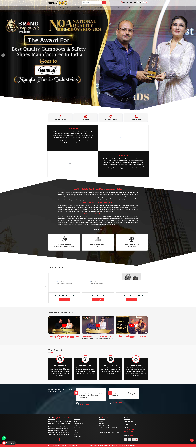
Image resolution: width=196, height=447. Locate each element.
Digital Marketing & (122, 445)
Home (51, 8)
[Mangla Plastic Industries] (57, 2)
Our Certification (100, 8)
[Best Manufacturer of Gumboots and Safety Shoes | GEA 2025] (64, 325)
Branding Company (133, 445)
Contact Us (144, 8)
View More (73, 147)
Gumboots (102, 421)
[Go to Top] (192, 440)
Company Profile (65, 8)
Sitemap (76, 434)
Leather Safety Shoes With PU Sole (109, 428)
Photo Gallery (117, 8)
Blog (75, 430)
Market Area (77, 436)
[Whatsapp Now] (4, 438)
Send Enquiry (64, 300)
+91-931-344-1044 (129, 2)
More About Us (98, 229)
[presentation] (45, 286)
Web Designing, (112, 445)
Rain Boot (101, 423)
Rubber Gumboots (104, 425)
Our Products (82, 8)
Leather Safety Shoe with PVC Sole (109, 432)
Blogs (131, 8)
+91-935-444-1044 (129, 432)
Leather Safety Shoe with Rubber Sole (110, 430)
